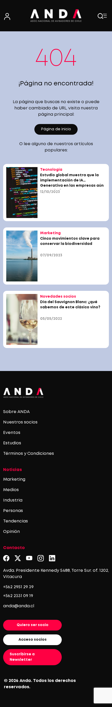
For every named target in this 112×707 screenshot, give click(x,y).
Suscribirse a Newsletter (22, 657)
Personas (13, 511)
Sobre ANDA (16, 412)
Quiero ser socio (32, 625)
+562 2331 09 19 (18, 596)
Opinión (11, 532)
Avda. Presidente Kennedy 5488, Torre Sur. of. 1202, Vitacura (56, 574)
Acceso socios (32, 639)
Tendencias (15, 521)
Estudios (12, 443)
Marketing (14, 479)
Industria (12, 500)
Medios (11, 490)
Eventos (11, 433)
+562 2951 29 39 (18, 587)
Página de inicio (56, 129)
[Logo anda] (56, 15)
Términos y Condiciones (28, 454)
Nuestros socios (20, 422)
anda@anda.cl (18, 606)
